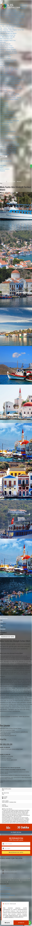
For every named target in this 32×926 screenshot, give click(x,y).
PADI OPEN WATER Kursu (7, 112)
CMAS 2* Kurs (4, 110)
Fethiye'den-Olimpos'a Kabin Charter (10, 87)
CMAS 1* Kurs (4, 108)
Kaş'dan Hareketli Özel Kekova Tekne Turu (12, 13)
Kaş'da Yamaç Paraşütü (7, 47)
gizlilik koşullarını (9, 917)
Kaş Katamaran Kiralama (7, 76)
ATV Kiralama (4, 135)
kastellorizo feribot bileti (15, 882)
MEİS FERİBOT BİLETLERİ (7, 92)
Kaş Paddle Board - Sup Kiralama (9, 136)
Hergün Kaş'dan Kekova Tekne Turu (10, 12)
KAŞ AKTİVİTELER (5, 44)
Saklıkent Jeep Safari (6, 46)
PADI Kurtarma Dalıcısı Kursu (8, 117)
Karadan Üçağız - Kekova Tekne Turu (11, 21)
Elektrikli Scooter (5, 129)
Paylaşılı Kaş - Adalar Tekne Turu (9, 22)
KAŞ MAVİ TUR (4, 65)
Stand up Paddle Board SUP (8, 60)
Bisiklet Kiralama (4, 128)
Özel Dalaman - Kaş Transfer (8, 149)
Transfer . (3, 140)
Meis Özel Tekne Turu (6, 38)
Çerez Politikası (4, 897)
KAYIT (1, 167)
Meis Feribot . (4, 90)
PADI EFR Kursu (4, 115)
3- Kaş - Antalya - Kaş (6, 71)
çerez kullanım (23, 915)
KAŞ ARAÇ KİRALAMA (6, 122)
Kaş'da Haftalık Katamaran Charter (10, 81)
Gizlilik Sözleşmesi (5, 887)
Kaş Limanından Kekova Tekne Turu (10, 19)
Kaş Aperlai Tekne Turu (6, 31)
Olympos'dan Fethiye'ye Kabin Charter (11, 88)
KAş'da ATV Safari (5, 58)
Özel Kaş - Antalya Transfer (8, 151)
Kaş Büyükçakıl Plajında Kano (8, 53)
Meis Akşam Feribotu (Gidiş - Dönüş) (10, 97)
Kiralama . (3, 119)
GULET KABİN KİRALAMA (7, 85)
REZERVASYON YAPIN (7, 636)
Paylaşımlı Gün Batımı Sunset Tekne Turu (11, 24)
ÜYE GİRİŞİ (3, 165)
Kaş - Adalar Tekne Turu (7, 28)
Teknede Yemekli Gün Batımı (8, 33)
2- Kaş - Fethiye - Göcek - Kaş (9, 69)
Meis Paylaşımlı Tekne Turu (8, 40)
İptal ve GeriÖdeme (5, 889)
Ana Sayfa (3, 181)
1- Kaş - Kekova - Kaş (6, 67)
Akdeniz (19, 181)
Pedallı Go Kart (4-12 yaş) (7, 138)
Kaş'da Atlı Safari (5, 54)
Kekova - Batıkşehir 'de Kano (8, 51)
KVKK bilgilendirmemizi (11, 915)
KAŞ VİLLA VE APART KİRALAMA (9, 120)
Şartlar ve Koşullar (5, 901)
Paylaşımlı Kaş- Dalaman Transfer (9, 144)
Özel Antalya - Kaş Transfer (8, 153)
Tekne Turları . (24, 5)
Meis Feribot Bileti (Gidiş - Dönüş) (9, 94)
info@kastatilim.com (11, 873)
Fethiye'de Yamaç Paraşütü (8, 49)
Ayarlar (8, 922)
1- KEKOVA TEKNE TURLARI (8, 10)
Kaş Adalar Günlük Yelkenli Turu (9, 78)
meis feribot (15, 880)
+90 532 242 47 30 (5, 161)
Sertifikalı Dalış (4, 106)
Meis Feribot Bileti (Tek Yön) (8, 95)
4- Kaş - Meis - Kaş (5, 72)
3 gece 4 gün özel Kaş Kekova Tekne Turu (12, 79)
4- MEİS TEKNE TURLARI (7, 37)
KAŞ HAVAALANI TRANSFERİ (8, 142)
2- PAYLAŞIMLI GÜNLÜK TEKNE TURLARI (12, 17)
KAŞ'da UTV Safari (5, 56)
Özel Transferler (4, 154)
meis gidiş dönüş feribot (20, 878)
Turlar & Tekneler (5, 63)
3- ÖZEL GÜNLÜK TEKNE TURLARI (10, 26)
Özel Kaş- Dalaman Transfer (8, 147)
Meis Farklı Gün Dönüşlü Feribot (9, 99)
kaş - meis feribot (6, 878)
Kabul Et (21, 922)
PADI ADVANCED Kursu (6, 113)
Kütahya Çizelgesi (5, 893)
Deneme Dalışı (4, 104)
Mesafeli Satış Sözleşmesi (7, 895)
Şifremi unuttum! (5, 169)
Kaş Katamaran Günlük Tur (7, 35)
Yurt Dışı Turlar (11, 181)
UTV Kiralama (4, 133)
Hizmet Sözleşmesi (5, 925)
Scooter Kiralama (5, 126)
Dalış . (1, 101)
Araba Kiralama (4, 124)
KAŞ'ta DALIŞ (4, 103)
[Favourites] (31, 166)
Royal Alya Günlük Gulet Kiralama (9, 83)
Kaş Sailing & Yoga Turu (7, 62)
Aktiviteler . (3, 42)
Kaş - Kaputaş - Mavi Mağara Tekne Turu (12, 29)
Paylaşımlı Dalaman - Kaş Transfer (10, 145)
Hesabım (2, 171)
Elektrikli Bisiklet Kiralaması (7, 131)
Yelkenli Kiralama (5, 74)
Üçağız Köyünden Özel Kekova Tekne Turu (12, 15)
